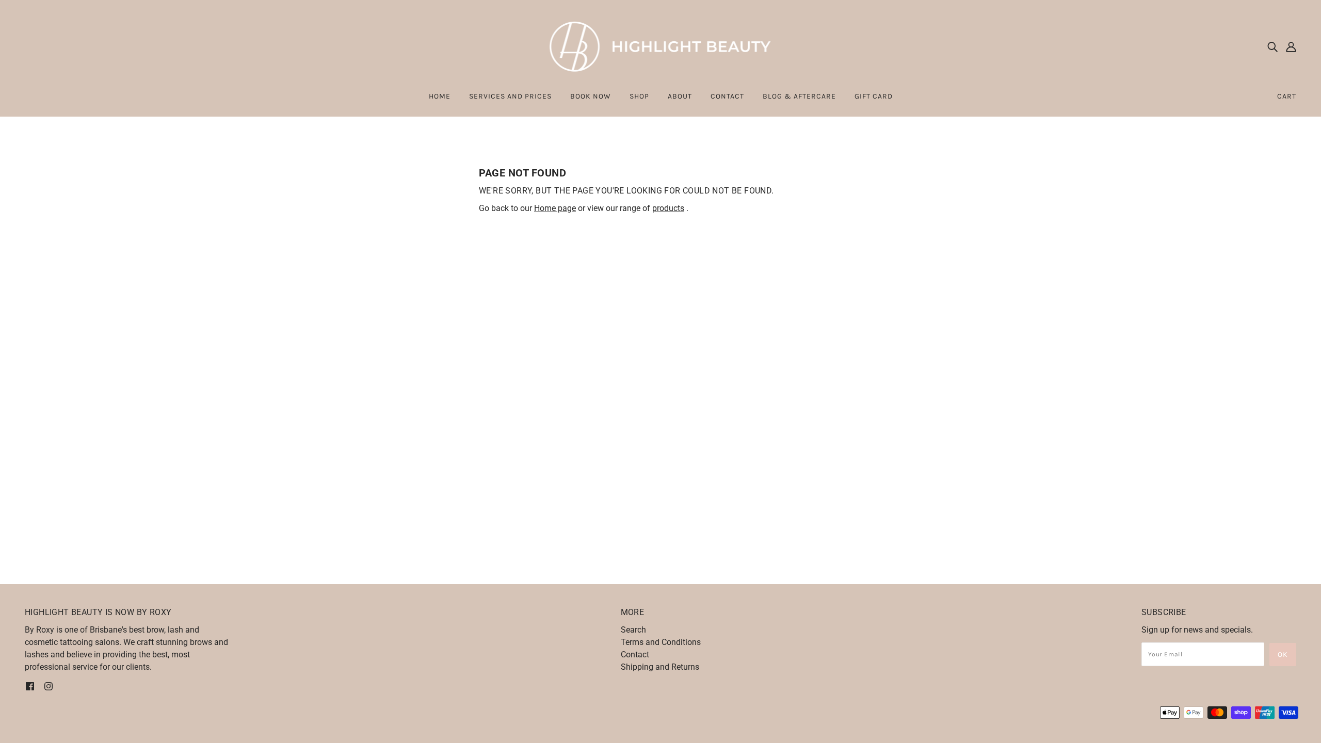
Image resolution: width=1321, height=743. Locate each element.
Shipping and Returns (660, 667)
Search (633, 630)
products (668, 208)
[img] (1272, 46)
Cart (1286, 96)
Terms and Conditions (661, 642)
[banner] (661, 46)
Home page (555, 208)
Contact (635, 654)
